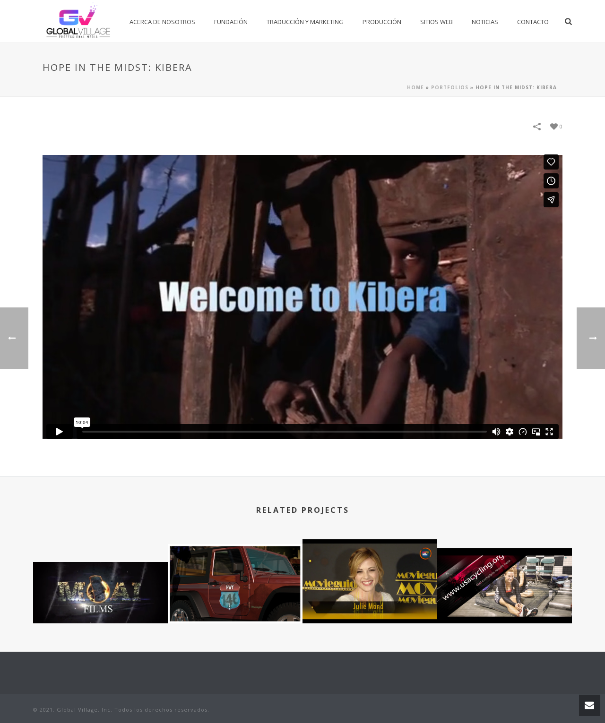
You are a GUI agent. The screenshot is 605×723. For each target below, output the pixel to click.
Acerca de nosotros (162, 21)
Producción (382, 21)
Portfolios (449, 87)
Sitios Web (436, 21)
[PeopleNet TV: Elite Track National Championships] (504, 584)
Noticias (485, 21)
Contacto (533, 21)
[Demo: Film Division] (100, 598)
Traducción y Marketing (305, 21)
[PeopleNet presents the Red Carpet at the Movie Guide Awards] (369, 576)
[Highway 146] (235, 580)
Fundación (231, 21)
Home (415, 87)
